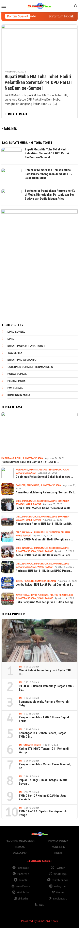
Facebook (23, 867)
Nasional (27, 532)
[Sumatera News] (39, 6)
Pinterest (23, 873)
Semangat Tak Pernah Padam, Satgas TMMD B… (42, 734)
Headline (29, 581)
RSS (41, 904)
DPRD (10, 338)
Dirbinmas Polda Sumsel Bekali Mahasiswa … (44, 477)
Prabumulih (29, 501)
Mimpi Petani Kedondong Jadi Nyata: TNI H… (45, 672)
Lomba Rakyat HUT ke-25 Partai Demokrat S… (45, 584)
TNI (20, 666)
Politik (54, 595)
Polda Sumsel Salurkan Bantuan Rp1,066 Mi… (30, 462)
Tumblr (22, 880)
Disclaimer (20, 852)
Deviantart (60, 898)
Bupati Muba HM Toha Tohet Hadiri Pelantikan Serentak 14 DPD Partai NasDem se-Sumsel (38, 82)
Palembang (7, 458)
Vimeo (60, 892)
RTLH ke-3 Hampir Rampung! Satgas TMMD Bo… (46, 687)
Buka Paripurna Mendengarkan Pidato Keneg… (45, 602)
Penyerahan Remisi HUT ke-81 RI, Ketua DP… (44, 524)
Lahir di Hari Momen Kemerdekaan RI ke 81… (44, 508)
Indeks (58, 852)
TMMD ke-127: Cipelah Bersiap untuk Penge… (43, 813)
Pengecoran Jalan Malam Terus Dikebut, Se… (45, 766)
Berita (19, 581)
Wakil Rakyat (33, 504)
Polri (18, 458)
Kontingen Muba (18, 395)
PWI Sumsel (15, 387)
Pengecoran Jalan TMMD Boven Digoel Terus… (44, 719)
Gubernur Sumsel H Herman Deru (30, 366)
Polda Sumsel (17, 373)
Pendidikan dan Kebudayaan (45, 469)
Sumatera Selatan (32, 458)
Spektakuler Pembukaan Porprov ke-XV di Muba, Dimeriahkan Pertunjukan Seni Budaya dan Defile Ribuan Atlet (50, 195)
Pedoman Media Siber (20, 840)
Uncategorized (32, 745)
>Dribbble (23, 892)
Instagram (60, 886)
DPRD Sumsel (16, 331)
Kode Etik (58, 846)
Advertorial (23, 595)
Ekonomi (21, 485)
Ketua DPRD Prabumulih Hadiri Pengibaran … (44, 539)
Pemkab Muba (16, 380)
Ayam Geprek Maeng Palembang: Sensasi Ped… (46, 492)
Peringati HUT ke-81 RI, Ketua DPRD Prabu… (44, 571)
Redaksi (20, 846)
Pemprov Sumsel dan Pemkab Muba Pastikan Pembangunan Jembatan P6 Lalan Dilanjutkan (48, 174)
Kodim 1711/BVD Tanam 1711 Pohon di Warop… (44, 750)
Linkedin (23, 898)
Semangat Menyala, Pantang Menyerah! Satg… (44, 703)
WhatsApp (60, 873)
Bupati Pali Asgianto (21, 359)
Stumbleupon (60, 880)
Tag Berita (14, 352)
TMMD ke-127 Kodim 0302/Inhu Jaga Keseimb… (42, 797)
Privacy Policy (58, 840)
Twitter (60, 867)
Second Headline (47, 501)
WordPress (23, 886)
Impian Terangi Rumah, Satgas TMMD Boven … (43, 782)
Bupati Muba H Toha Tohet (26, 345)
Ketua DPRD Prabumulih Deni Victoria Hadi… (44, 555)
